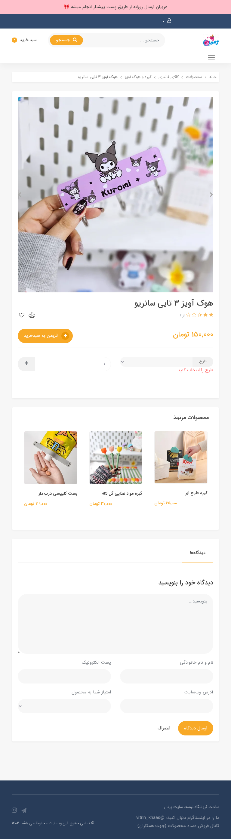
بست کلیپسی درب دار (72, 493)
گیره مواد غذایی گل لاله (136, 493)
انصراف (164, 728)
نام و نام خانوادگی (196, 662)
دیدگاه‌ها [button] (197, 552)
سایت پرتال (173, 807)
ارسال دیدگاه (195, 728)
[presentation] (211, 194)
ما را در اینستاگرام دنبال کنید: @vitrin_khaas (177, 817)
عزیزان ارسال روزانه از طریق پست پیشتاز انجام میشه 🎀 (115, 7)
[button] (166, 21)
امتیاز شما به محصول (91, 692)
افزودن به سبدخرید (42, 335)
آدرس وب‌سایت (198, 692)
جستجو (63, 40)
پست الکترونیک (96, 662)
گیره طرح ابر (211, 493)
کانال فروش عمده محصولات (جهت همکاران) (178, 825)
